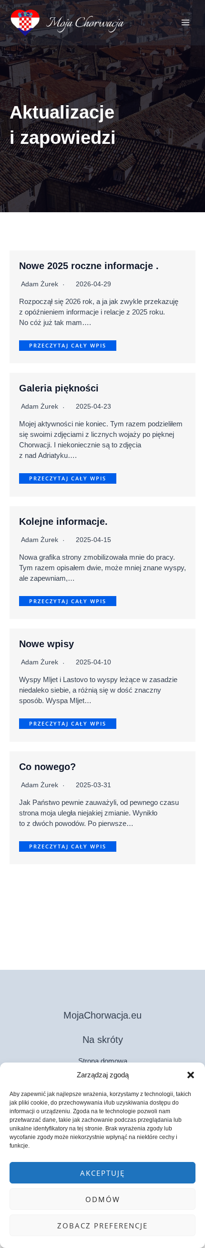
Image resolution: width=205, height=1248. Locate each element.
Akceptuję (102, 1173)
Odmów (102, 1199)
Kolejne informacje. (63, 521)
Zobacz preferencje (102, 1225)
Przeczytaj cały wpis (67, 345)
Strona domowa (102, 1061)
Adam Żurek (39, 284)
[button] (190, 1075)
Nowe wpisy (46, 644)
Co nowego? (47, 766)
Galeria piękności (59, 388)
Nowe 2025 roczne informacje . (89, 265)
